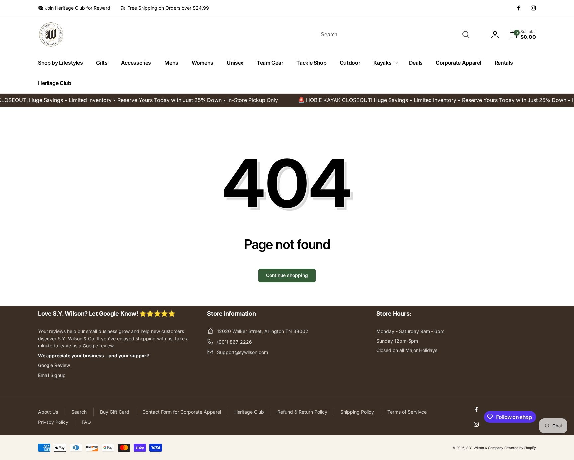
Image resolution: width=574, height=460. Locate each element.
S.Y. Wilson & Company (484, 448)
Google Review (54, 365)
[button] (384, 63)
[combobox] (395, 34)
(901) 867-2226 (234, 342)
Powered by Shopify (520, 448)
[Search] (466, 34)
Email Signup (52, 375)
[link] (74, 8)
